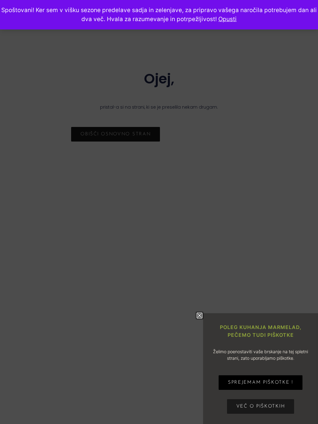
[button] (199, 315)
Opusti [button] (227, 19)
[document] (159, 212)
